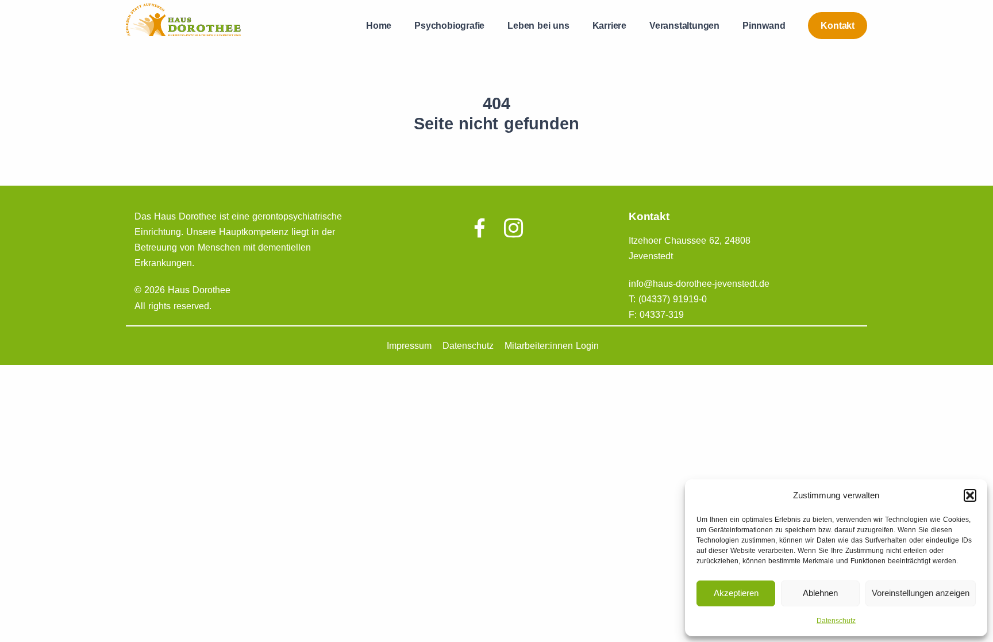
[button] (970, 495)
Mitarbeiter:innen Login (552, 346)
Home (378, 25)
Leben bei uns (538, 25)
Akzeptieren (736, 593)
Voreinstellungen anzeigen (920, 593)
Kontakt (838, 25)
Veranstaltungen (684, 25)
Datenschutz (836, 621)
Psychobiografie (449, 25)
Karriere (609, 25)
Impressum (409, 346)
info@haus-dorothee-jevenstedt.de (699, 284)
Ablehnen (820, 593)
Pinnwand (763, 25)
